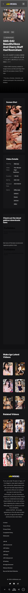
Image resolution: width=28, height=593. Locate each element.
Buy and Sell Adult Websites (10, 571)
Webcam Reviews (7, 568)
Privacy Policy (7, 529)
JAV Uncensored (7, 544)
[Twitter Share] (10, 583)
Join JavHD (14, 589)
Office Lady (17, 190)
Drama (16, 197)
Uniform (16, 193)
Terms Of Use (6, 526)
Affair (15, 204)
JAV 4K (5, 541)
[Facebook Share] (14, 583)
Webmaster (6, 535)
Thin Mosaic (17, 167)
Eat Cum (16, 200)
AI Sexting (5, 561)
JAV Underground (8, 558)
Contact (5, 522)
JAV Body (5, 554)
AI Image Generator (8, 564)
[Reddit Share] (18, 583)
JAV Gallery (6, 548)
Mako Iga (16, 163)
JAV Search (6, 551)
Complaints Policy (8, 532)
